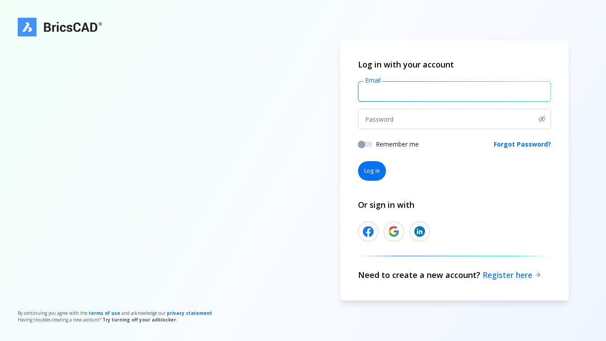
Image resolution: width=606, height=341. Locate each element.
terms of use (104, 313)
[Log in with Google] (394, 232)
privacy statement (189, 313)
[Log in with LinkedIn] (419, 232)
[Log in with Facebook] (368, 232)
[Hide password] (545, 119)
